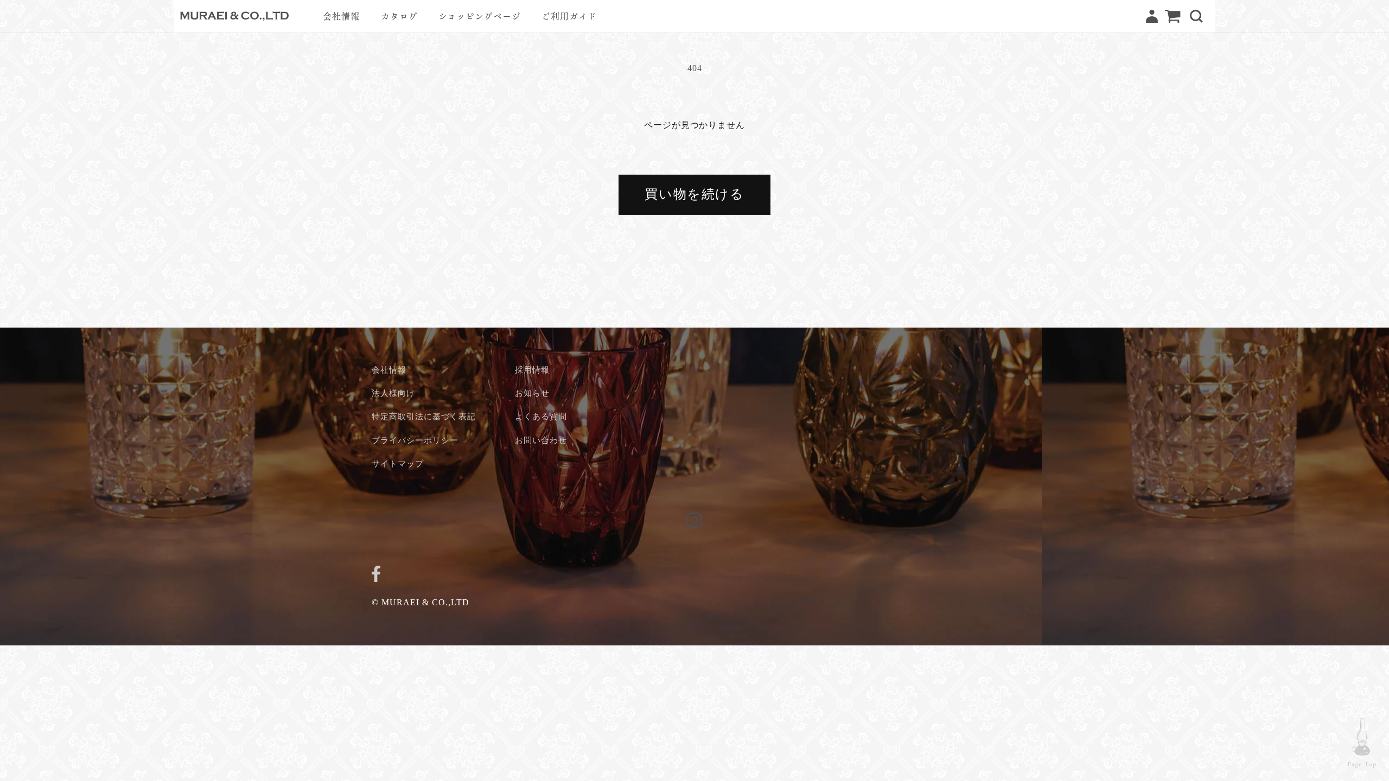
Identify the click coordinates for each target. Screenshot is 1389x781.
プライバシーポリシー (415, 440)
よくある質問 (541, 416)
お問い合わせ (541, 440)
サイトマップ (398, 463)
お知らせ (532, 393)
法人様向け (393, 393)
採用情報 (532, 369)
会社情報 (389, 369)
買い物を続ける (694, 194)
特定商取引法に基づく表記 (424, 416)
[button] (1196, 16)
